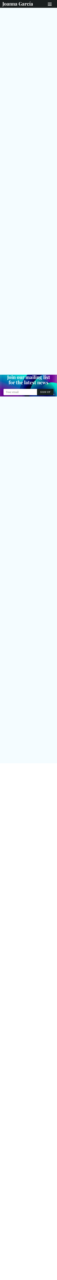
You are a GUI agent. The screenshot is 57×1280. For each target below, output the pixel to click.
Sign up (45, 392)
